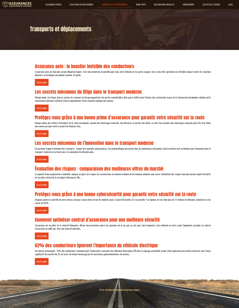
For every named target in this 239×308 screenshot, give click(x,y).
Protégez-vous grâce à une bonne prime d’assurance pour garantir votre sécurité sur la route (120, 117)
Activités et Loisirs (211, 4)
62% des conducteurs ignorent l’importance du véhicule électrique (96, 245)
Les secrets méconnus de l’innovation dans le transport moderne (94, 143)
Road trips (141, 4)
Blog (230, 4)
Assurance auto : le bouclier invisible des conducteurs (84, 66)
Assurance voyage (53, 4)
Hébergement (188, 4)
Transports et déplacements (115, 4)
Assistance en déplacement (81, 4)
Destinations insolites (164, 4)
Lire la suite (42, 82)
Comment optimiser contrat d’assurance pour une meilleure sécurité (97, 219)
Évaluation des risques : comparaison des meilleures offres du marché (99, 168)
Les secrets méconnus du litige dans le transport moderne (88, 91)
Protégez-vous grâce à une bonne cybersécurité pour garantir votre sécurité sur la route (115, 194)
